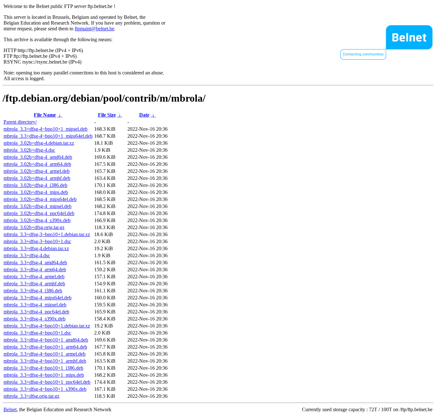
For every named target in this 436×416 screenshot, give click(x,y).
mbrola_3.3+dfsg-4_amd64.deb (35, 262)
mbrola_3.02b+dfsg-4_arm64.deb (37, 164)
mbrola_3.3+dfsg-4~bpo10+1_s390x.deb (45, 389)
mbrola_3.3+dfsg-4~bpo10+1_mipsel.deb (45, 129)
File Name (45, 115)
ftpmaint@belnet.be (94, 28)
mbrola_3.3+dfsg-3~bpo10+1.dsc (37, 241)
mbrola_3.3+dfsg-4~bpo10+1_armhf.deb (45, 361)
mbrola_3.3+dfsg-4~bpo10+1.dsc (37, 332)
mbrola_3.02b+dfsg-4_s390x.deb (37, 220)
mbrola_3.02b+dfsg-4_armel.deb (37, 171)
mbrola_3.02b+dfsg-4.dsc (29, 150)
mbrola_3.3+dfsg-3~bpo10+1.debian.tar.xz (47, 234)
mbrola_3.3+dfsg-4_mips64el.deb (37, 297)
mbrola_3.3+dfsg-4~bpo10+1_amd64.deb (46, 340)
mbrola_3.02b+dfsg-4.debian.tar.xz (39, 143)
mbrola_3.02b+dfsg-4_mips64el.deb (40, 199)
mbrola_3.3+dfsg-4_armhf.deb (34, 283)
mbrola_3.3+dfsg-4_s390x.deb (34, 318)
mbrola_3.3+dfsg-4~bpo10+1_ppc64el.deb (47, 382)
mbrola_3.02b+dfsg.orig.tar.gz (34, 227)
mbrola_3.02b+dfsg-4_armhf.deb (37, 178)
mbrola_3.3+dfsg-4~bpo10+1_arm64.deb (45, 347)
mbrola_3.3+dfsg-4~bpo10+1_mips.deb (44, 375)
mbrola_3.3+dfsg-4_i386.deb (33, 290)
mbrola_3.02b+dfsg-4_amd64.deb (38, 157)
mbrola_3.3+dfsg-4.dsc (27, 255)
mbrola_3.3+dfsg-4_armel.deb (34, 276)
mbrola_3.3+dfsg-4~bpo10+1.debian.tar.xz (47, 325)
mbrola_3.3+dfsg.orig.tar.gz (31, 396)
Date (144, 115)
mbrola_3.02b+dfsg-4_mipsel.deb (37, 206)
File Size (107, 115)
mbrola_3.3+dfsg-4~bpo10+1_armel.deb (45, 354)
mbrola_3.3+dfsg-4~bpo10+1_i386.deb (43, 368)
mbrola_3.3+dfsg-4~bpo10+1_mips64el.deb (48, 136)
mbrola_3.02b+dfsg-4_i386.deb (35, 185)
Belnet (10, 409)
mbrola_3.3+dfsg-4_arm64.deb (35, 269)
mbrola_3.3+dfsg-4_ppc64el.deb (36, 311)
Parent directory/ (20, 122)
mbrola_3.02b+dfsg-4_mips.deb (36, 192)
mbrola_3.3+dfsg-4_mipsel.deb (35, 304)
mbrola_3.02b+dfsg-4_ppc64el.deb (39, 213)
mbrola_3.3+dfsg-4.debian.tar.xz (36, 248)
